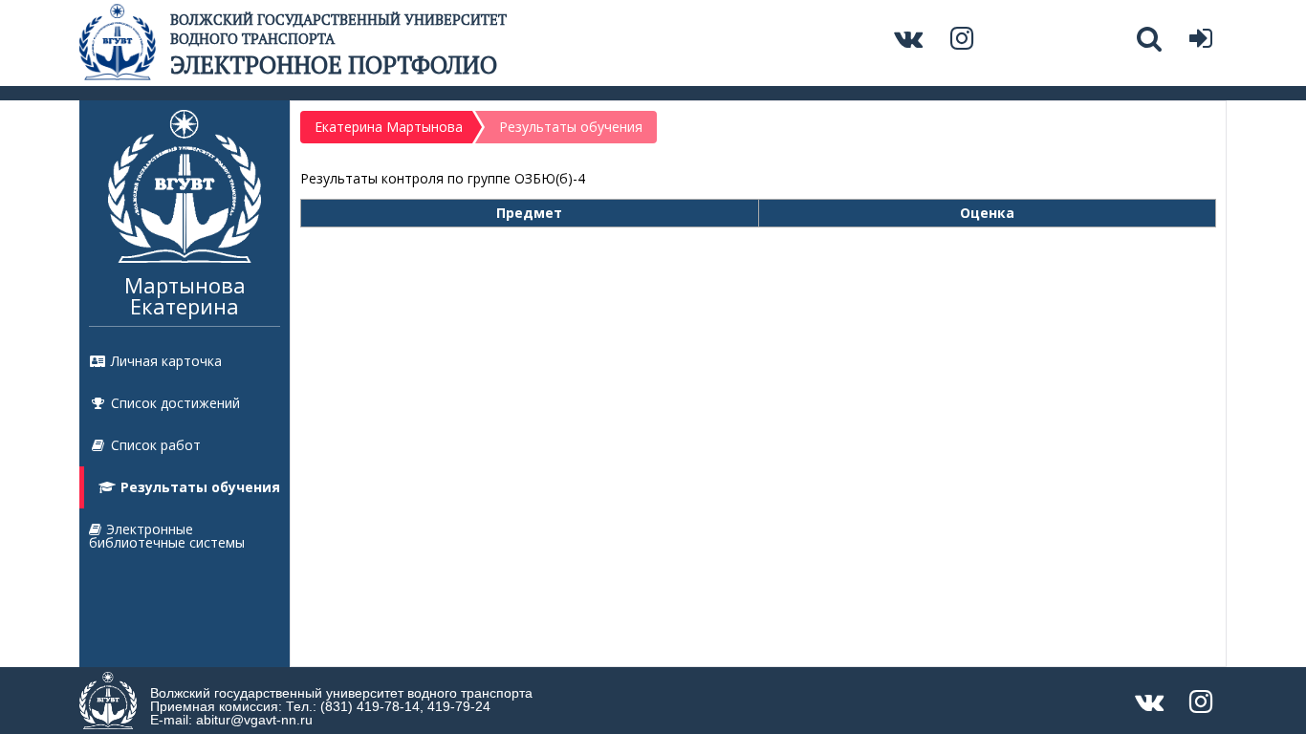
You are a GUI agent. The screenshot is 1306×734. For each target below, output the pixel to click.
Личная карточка (166, 361)
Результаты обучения (200, 487)
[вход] (1203, 42)
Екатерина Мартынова (389, 127)
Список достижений (175, 403)
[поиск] (1151, 42)
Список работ (156, 445)
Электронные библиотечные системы (167, 535)
